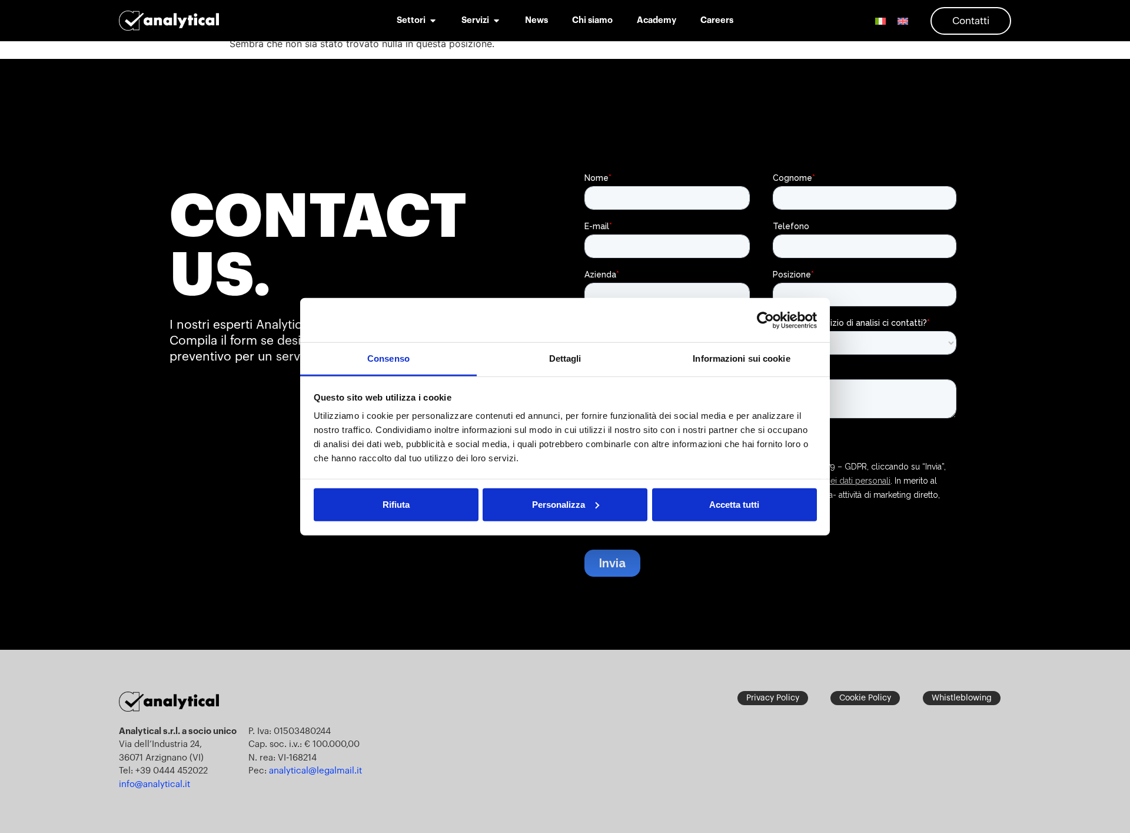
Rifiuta (396, 504)
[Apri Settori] (432, 20)
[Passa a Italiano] (880, 21)
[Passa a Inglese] (903, 21)
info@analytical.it (154, 784)
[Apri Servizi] (496, 20)
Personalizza (558, 504)
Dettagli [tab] (565, 358)
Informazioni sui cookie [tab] (741, 358)
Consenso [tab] (388, 358)
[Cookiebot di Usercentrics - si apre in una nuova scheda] (765, 320)
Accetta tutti (734, 504)
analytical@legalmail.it (315, 770)
